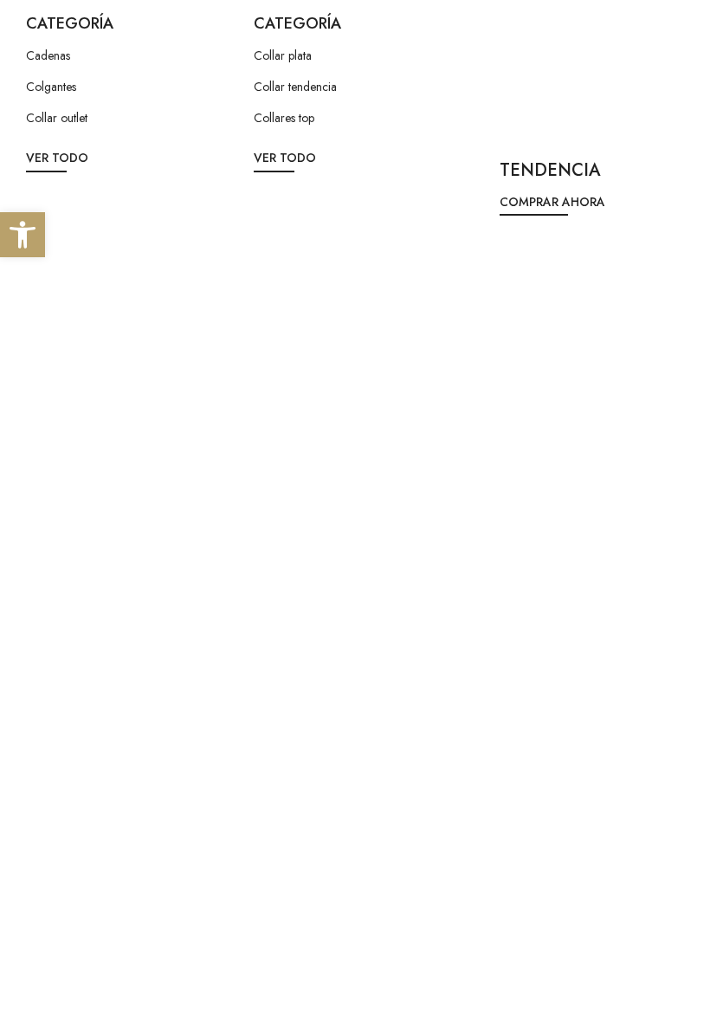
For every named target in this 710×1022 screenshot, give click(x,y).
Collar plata (283, 55)
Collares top (284, 117)
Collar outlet (56, 117)
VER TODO (57, 157)
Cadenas (48, 55)
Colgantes (51, 86)
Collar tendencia (295, 86)
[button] (22, 234)
